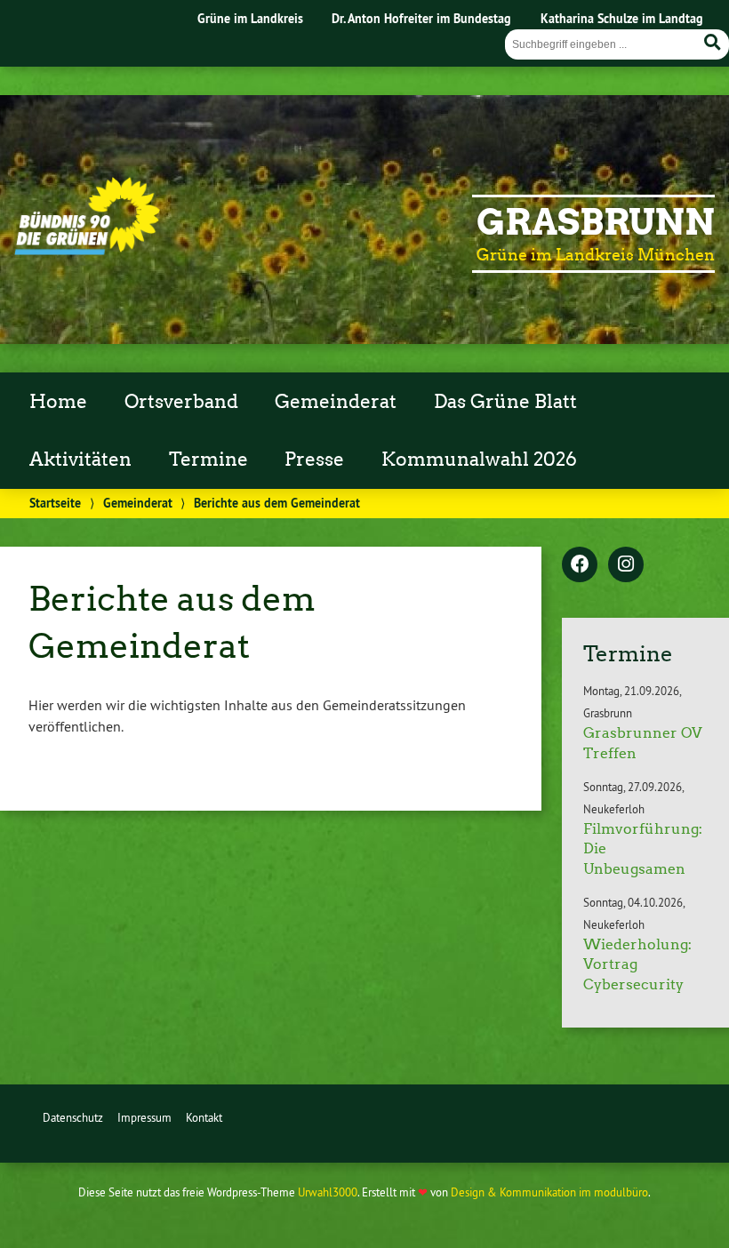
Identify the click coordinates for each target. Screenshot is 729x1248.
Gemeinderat (336, 401)
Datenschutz (73, 1117)
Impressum (144, 1117)
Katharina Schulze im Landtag (622, 18)
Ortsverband (181, 401)
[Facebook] (579, 565)
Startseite (55, 502)
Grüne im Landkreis (250, 18)
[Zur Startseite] (87, 250)
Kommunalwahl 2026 (479, 459)
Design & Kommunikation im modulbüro (549, 1192)
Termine (208, 459)
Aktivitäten (80, 459)
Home (58, 401)
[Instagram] (626, 565)
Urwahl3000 (327, 1192)
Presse (314, 459)
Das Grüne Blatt (505, 401)
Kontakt (204, 1117)
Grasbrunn (596, 222)
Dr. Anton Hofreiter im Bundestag (421, 18)
